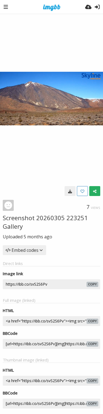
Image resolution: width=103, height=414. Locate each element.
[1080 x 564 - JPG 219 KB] (70, 191)
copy (92, 284)
